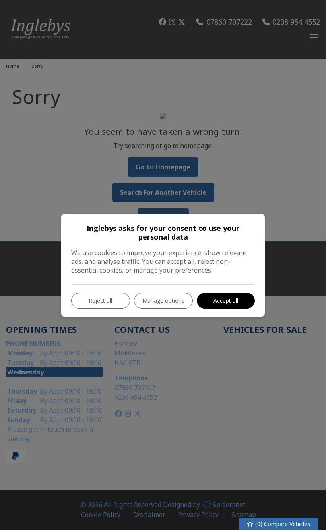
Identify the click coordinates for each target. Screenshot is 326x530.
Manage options (163, 300)
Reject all (100, 300)
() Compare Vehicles (282, 524)
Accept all (225, 300)
